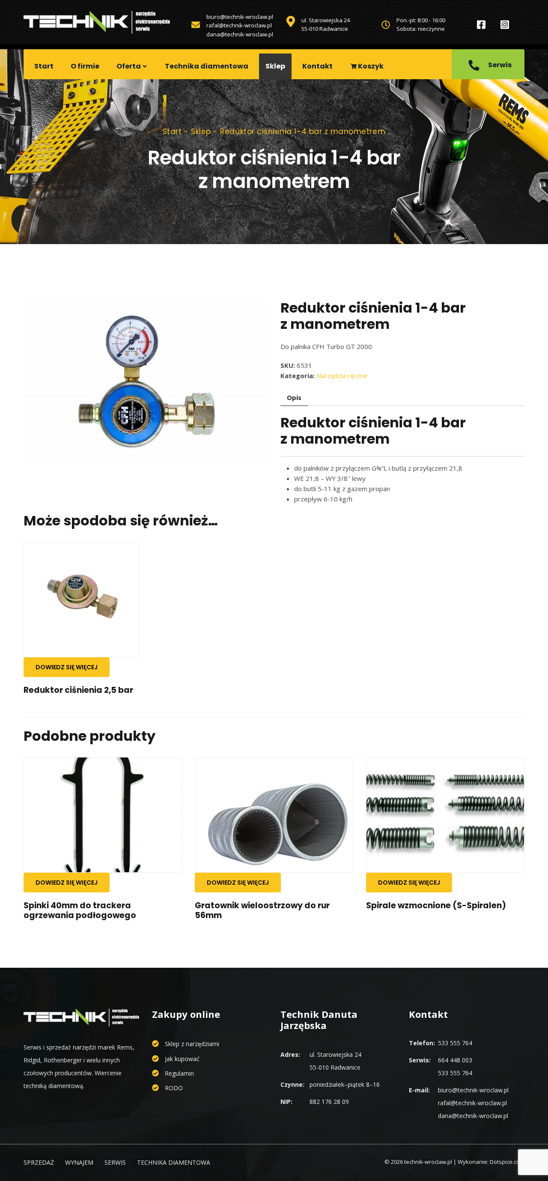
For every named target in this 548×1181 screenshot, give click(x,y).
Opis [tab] (294, 397)
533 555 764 (455, 1043)
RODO (174, 1088)
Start (44, 66)
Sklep (275, 66)
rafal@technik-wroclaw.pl (239, 25)
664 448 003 (455, 1060)
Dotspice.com (507, 1162)
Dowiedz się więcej (67, 667)
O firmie (85, 66)
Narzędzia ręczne (341, 375)
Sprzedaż (39, 1162)
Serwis (499, 65)
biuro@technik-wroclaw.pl (239, 17)
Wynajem (79, 1162)
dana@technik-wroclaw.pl (239, 34)
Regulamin (179, 1073)
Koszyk (370, 66)
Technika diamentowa (206, 66)
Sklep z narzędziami (192, 1044)
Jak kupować (182, 1059)
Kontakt (317, 66)
